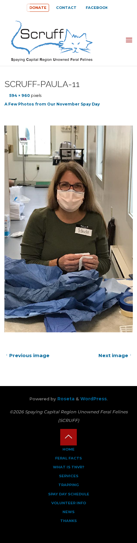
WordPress (93, 398)
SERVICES (68, 476)
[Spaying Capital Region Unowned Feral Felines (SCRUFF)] (55, 40)
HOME (68, 449)
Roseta (65, 398)
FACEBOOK (97, 7)
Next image (113, 355)
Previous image (29, 355)
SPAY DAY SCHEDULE (68, 494)
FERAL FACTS (68, 458)
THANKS (68, 521)
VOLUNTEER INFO (68, 503)
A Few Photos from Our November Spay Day (52, 104)
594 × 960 (20, 95)
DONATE (38, 7)
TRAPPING (68, 485)
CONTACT (66, 7)
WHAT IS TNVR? (68, 467)
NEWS (68, 512)
